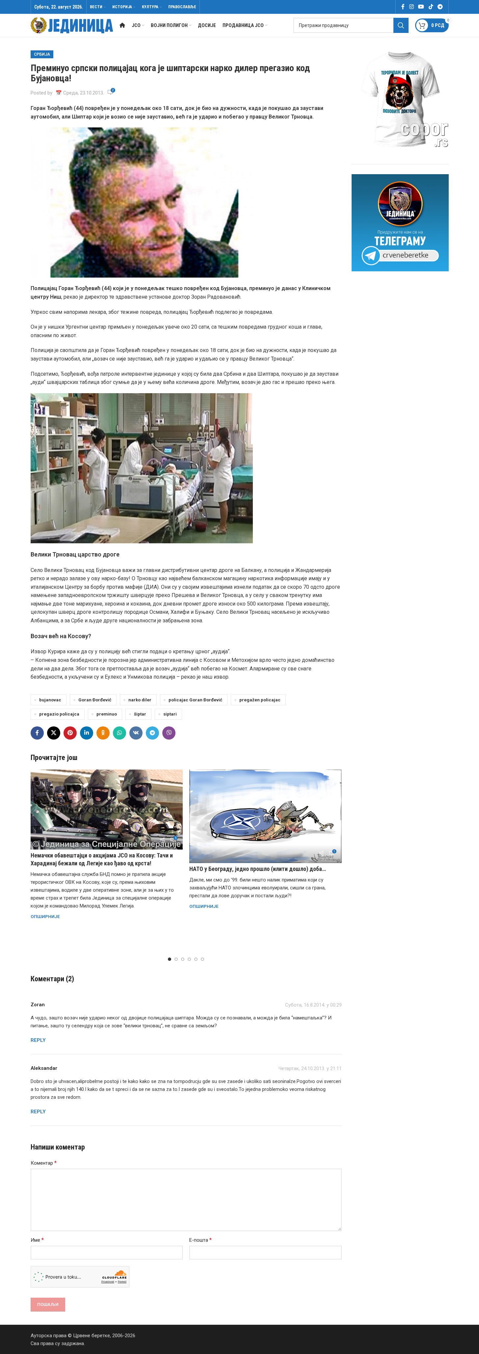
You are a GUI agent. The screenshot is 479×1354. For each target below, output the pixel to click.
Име (37, 1240)
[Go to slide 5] (196, 959)
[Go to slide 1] (169, 959)
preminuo (106, 714)
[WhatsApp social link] (119, 733)
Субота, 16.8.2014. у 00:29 (313, 1005)
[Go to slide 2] (176, 959)
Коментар (44, 1163)
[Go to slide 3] (182, 959)
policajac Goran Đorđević (195, 699)
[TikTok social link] (430, 7)
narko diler (139, 699)
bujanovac (50, 699)
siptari (170, 714)
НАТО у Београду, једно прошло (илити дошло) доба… (257, 868)
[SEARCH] (401, 25)
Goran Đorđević (94, 699)
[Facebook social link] (403, 7)
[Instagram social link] (411, 7)
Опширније (45, 916)
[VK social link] (136, 733)
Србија (42, 54)
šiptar (140, 714)
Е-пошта (200, 1240)
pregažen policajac (259, 699)
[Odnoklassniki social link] (103, 733)
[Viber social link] (168, 733)
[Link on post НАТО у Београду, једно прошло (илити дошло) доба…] (265, 816)
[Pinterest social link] (70, 733)
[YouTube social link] (421, 7)
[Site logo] (72, 25)
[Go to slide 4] (189, 959)
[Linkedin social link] (86, 733)
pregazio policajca (59, 714)
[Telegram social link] (440, 7)
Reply (38, 1040)
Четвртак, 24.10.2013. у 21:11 (310, 1068)
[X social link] (53, 733)
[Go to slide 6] (202, 959)
